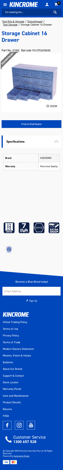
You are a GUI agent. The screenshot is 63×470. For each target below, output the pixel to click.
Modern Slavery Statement (18, 349)
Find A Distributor (31, 124)
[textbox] (26, 12)
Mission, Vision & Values (17, 355)
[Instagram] (19, 425)
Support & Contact (13, 375)
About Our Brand (12, 369)
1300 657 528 (24, 442)
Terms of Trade (11, 342)
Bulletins (8, 362)
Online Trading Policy (15, 322)
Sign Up (33, 300)
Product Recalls (12, 402)
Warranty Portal (12, 389)
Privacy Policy (11, 335)
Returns (7, 409)
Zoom (53, 106)
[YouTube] (31, 425)
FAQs (6, 415)
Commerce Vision (21, 456)
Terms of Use (10, 329)
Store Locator (11, 382)
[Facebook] (7, 425)
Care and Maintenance (16, 395)
